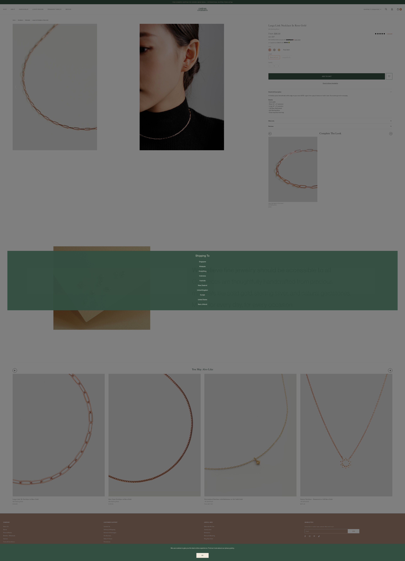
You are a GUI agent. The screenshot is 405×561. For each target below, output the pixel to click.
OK (202, 555)
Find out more (213, 548)
